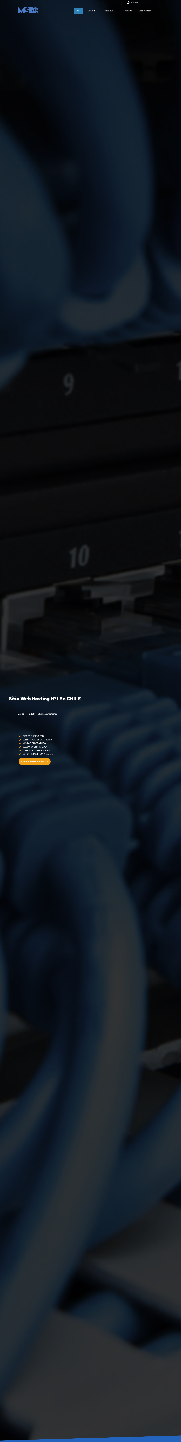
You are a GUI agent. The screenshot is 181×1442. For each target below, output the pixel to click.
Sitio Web (92, 11)
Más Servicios (110, 11)
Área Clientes (144, 11)
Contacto (128, 11)
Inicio (79, 11)
